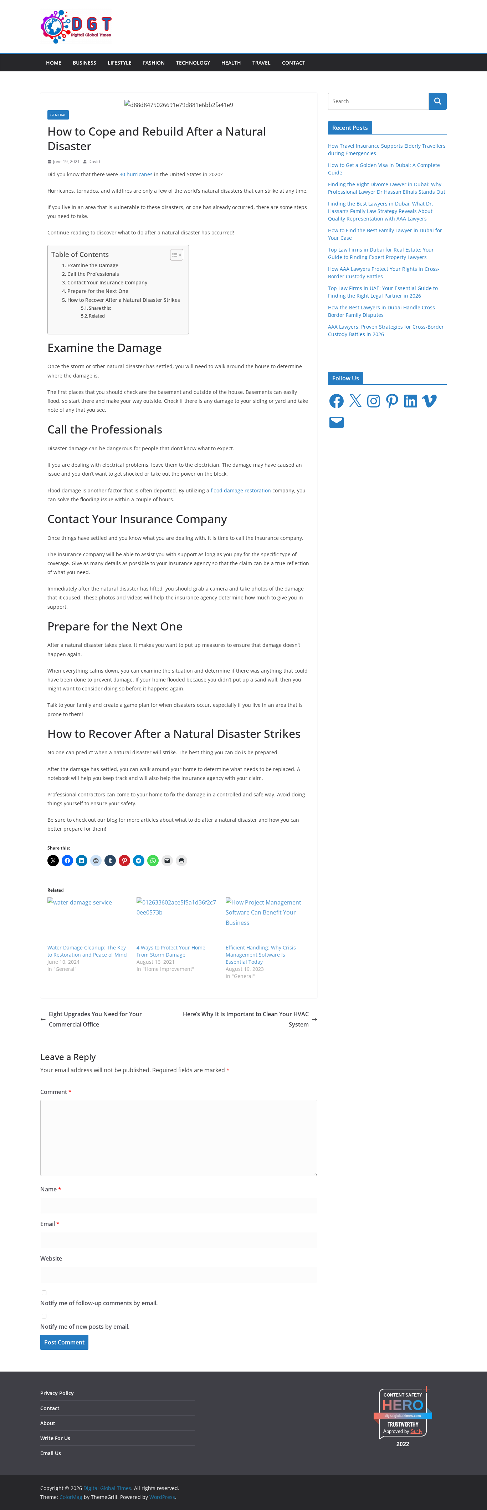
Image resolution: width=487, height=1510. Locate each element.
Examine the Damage (92, 265)
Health (231, 62)
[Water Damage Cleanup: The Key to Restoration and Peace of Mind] (88, 920)
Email (50, 1224)
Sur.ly (416, 1431)
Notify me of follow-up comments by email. (99, 1303)
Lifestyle (120, 62)
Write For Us (55, 1438)
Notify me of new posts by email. (84, 1327)
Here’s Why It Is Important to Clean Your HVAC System (246, 1019)
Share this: (100, 308)
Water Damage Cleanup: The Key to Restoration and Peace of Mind (87, 951)
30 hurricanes (136, 174)
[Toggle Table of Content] (173, 255)
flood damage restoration (241, 490)
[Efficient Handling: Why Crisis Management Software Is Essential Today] (267, 920)
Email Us (50, 1453)
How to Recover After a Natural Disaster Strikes (124, 300)
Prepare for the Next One (97, 291)
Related (97, 316)
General (58, 114)
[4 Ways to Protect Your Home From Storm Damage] (178, 920)
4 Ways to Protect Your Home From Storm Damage (171, 951)
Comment (56, 1092)
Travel (261, 62)
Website (51, 1258)
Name (50, 1189)
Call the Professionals (93, 273)
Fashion (154, 62)
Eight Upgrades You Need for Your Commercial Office (95, 1019)
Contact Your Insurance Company (107, 282)
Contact (293, 62)
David (94, 161)
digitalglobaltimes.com (403, 1416)
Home (53, 62)
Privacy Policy (57, 1393)
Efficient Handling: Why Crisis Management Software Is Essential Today (261, 954)
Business (84, 62)
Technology (193, 62)
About (47, 1423)
